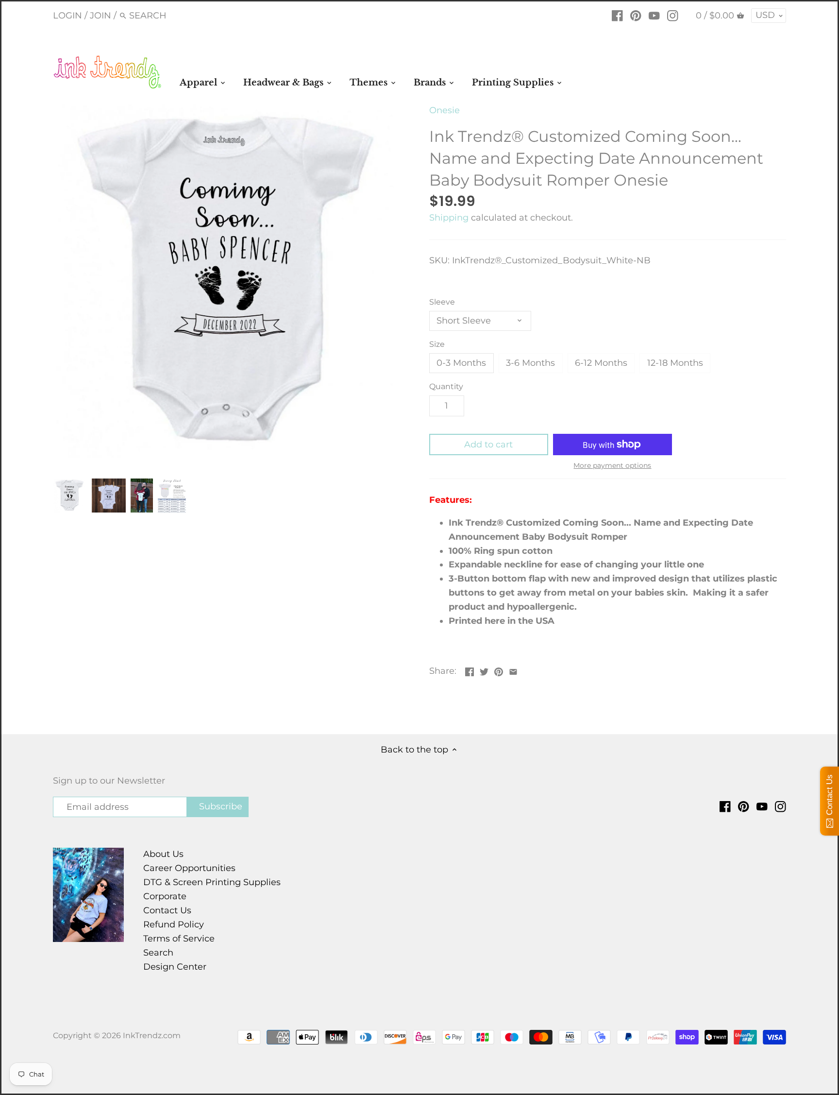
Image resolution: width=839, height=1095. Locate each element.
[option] (70, 496)
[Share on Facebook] (469, 670)
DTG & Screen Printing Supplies (212, 882)
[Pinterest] (635, 15)
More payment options (612, 465)
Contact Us (167, 910)
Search (158, 952)
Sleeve (442, 302)
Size (437, 344)
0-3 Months (461, 363)
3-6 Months (530, 363)
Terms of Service (179, 938)
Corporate (164, 896)
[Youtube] (654, 15)
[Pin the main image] (498, 670)
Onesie (444, 110)
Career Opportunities (189, 868)
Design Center (174, 966)
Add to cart (488, 444)
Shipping (449, 217)
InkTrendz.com (152, 1035)
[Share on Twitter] (484, 670)
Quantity (446, 386)
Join (100, 15)
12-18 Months (675, 363)
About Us (163, 854)
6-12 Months (601, 363)
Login (67, 15)
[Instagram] (672, 15)
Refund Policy (173, 924)
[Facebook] (617, 15)
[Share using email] (513, 670)
